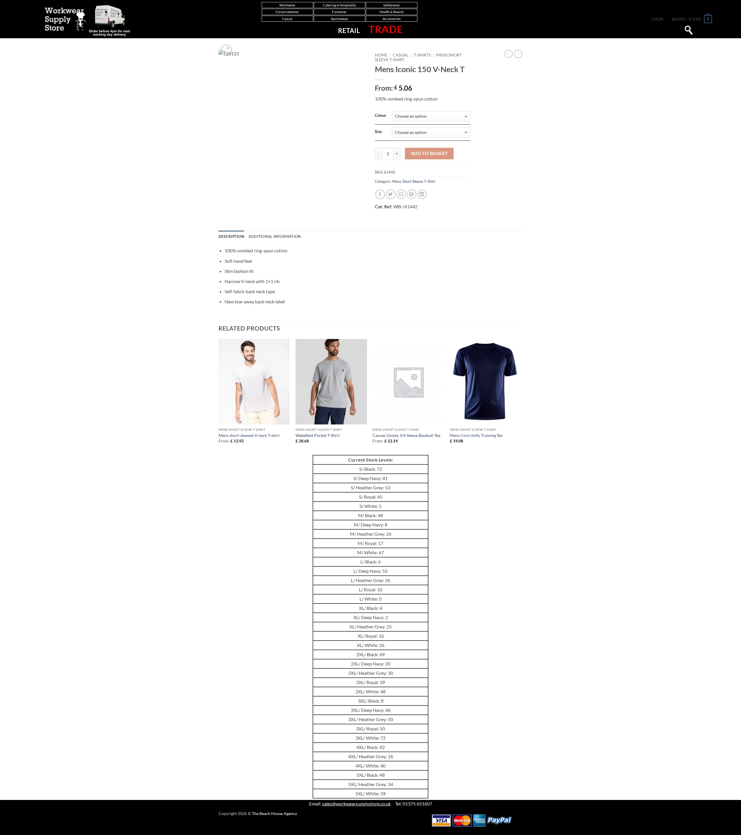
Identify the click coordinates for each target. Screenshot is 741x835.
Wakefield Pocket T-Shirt (318, 435)
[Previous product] (518, 54)
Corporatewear (287, 12)
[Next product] (509, 54)
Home (381, 55)
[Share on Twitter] (390, 194)
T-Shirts (422, 55)
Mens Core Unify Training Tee (476, 435)
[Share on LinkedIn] (422, 194)
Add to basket (429, 153)
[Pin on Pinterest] (411, 194)
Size (378, 132)
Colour (380, 116)
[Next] (520, 396)
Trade (385, 29)
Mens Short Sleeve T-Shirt (413, 181)
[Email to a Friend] (401, 194)
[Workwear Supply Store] (81, 20)
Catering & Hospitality (339, 5)
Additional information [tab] (274, 236)
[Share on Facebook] (380, 194)
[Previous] (218, 396)
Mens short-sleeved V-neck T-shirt (249, 435)
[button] (657, 19)
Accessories (392, 19)
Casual (287, 19)
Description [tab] (231, 236)
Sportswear (339, 19)
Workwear (287, 5)
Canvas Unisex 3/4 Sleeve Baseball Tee (406, 435)
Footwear (339, 12)
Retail (349, 30)
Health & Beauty (391, 12)
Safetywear (391, 5)
